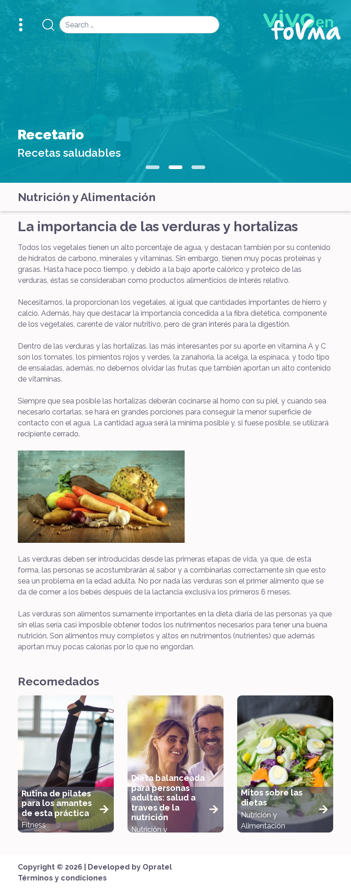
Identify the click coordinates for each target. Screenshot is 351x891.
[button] (153, 167)
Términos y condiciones (62, 878)
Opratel (157, 867)
